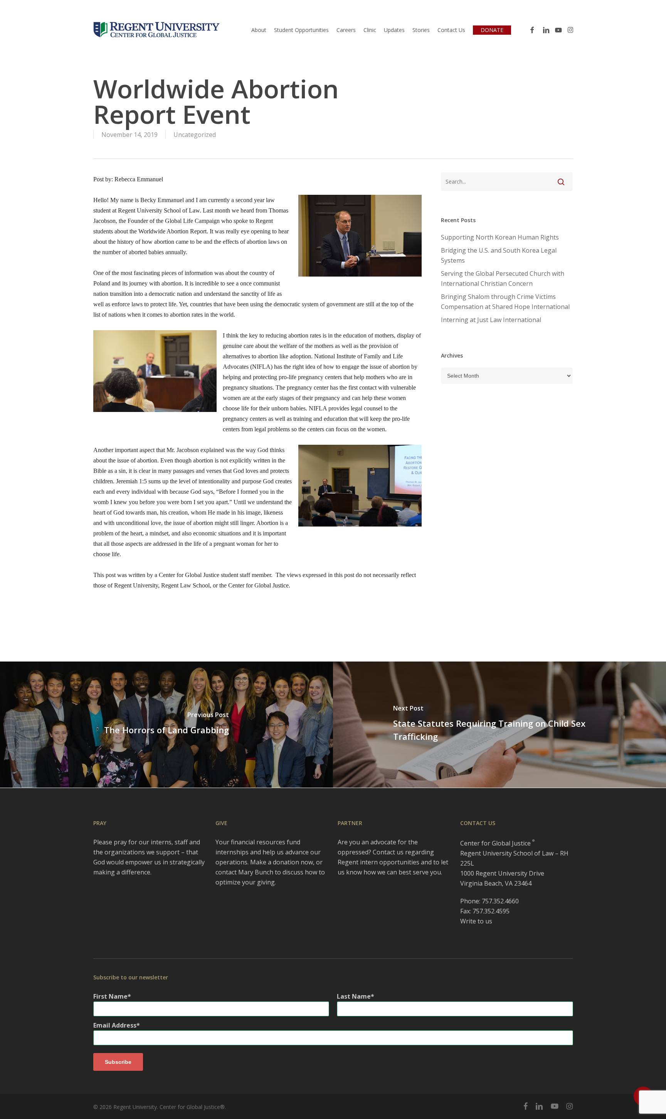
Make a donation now (281, 862)
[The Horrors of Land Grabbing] (166, 725)
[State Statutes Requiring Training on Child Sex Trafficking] (499, 725)
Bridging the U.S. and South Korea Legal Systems (499, 255)
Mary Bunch (255, 872)
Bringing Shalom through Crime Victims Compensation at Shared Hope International (505, 301)
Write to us (476, 921)
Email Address (114, 1025)
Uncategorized (194, 134)
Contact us (388, 852)
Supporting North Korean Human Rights (500, 237)
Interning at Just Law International (491, 320)
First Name (110, 996)
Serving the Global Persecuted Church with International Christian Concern (502, 278)
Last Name (354, 996)
